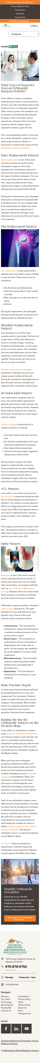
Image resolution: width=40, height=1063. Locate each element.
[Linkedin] (16, 46)
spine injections (16, 588)
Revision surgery (8, 424)
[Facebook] (10, 46)
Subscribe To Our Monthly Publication (20, 918)
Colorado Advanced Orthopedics (22, 733)
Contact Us (10, 970)
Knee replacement (9, 159)
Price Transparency (24, 1012)
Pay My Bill (20, 13)
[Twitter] (13, 46)
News (20, 1001)
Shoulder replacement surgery (15, 369)
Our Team (5, 999)
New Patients (20, 10)
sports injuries (7, 496)
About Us (22, 1007)
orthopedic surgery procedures (15, 147)
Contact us (6, 843)
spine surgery (7, 608)
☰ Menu (34, 25)
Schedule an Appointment (19, 21)
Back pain (5, 575)
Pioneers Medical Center (20, 6)
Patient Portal (20, 17)
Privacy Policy (24, 999)
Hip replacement (9, 270)
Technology (6, 1001)
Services (5, 996)
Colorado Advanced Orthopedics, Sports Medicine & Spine (19, 1042)
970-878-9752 (16, 966)
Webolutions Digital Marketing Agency (21, 1050)
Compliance (23, 996)
